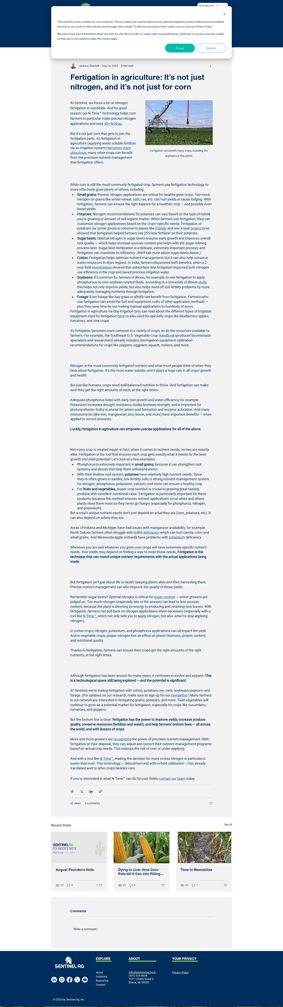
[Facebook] (69, 980)
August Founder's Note (75, 870)
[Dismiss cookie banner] (224, 14)
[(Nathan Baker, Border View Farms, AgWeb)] (142, 847)
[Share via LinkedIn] (91, 791)
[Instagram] (62, 980)
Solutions (101, 976)
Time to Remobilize (196, 870)
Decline (211, 48)
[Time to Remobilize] (204, 847)
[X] (77, 980)
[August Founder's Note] (79, 847)
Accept (180, 48)
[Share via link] (100, 791)
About (99, 972)
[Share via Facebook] (72, 791)
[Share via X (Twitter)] (81, 791)
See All (228, 824)
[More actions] (210, 65)
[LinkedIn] (54, 980)
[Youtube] (85, 980)
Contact (100, 984)
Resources (102, 980)
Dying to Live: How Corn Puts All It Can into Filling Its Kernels (139, 872)
